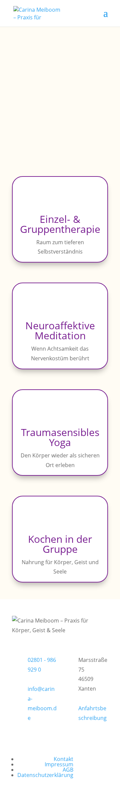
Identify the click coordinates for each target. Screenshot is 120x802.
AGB (68, 769)
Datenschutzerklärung (45, 775)
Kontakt (63, 759)
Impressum (59, 764)
